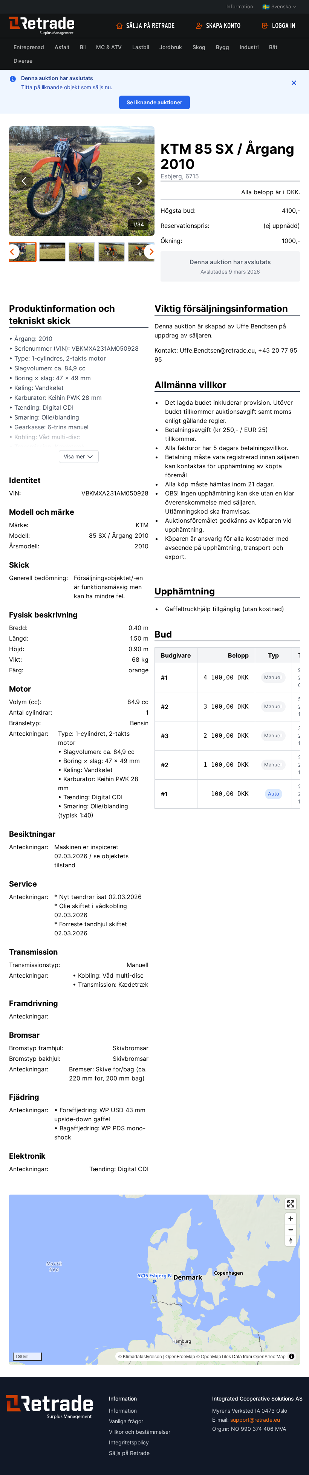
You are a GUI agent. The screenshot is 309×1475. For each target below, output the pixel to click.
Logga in (283, 25)
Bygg (222, 47)
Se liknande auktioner (154, 102)
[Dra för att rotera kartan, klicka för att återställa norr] (290, 1240)
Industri (249, 47)
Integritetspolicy (129, 1442)
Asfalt (62, 47)
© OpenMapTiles (213, 1356)
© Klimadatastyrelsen (140, 1356)
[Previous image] (24, 181)
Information (239, 6)
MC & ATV (109, 47)
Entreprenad (29, 47)
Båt (273, 47)
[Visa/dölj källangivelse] (291, 1356)
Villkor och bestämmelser (139, 1432)
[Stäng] (294, 83)
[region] (154, 1280)
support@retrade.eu (255, 1419)
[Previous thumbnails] (12, 251)
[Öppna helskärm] (290, 1203)
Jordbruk (170, 47)
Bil (83, 47)
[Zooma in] (290, 1218)
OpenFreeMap (180, 1356)
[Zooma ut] (290, 1229)
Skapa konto (223, 25)
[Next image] (139, 181)
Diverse (23, 60)
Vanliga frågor (126, 1421)
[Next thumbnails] (151, 251)
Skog (199, 47)
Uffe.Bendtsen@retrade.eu (217, 350)
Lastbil (140, 47)
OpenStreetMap (269, 1356)
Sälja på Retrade (150, 25)
